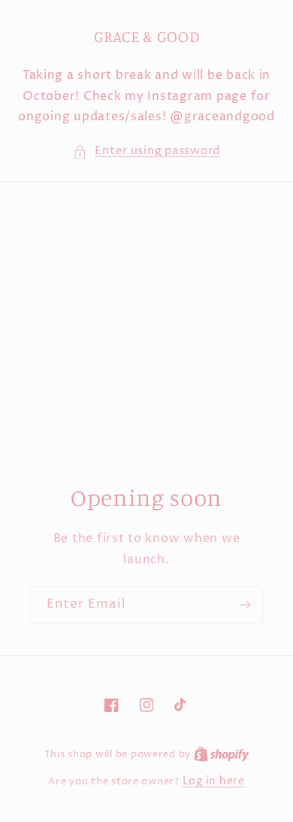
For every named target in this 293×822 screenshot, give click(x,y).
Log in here (214, 781)
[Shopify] (221, 754)
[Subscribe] (245, 605)
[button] (146, 152)
